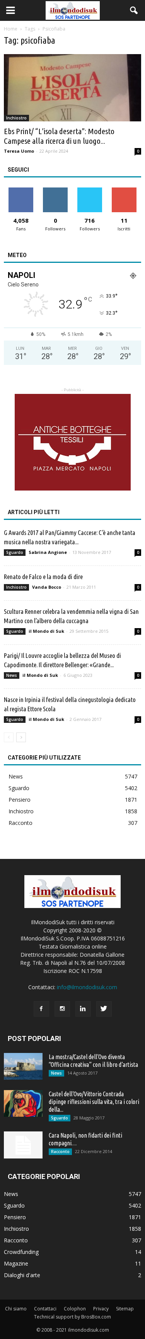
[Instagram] (62, 1009)
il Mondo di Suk (46, 631)
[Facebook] (41, 1009)
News (11, 675)
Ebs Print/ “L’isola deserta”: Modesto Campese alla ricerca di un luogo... (59, 135)
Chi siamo (16, 1308)
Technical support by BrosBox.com (72, 1316)
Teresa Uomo (19, 151)
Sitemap (125, 1308)
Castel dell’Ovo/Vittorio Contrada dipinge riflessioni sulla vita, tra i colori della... (94, 1101)
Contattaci (45, 1308)
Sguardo (14, 552)
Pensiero (20, 799)
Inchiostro (16, 118)
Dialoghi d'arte (22, 1275)
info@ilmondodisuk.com (87, 987)
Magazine (16, 1263)
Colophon (75, 1308)
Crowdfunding (21, 1252)
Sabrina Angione (48, 552)
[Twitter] (104, 1009)
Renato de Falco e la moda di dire (43, 576)
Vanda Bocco (46, 587)
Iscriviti (124, 190)
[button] (134, 10)
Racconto (20, 822)
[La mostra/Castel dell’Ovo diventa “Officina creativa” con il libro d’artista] (23, 1066)
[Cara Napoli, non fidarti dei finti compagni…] (23, 1144)
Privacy (101, 1308)
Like (21, 190)
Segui (55, 190)
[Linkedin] (83, 1009)
